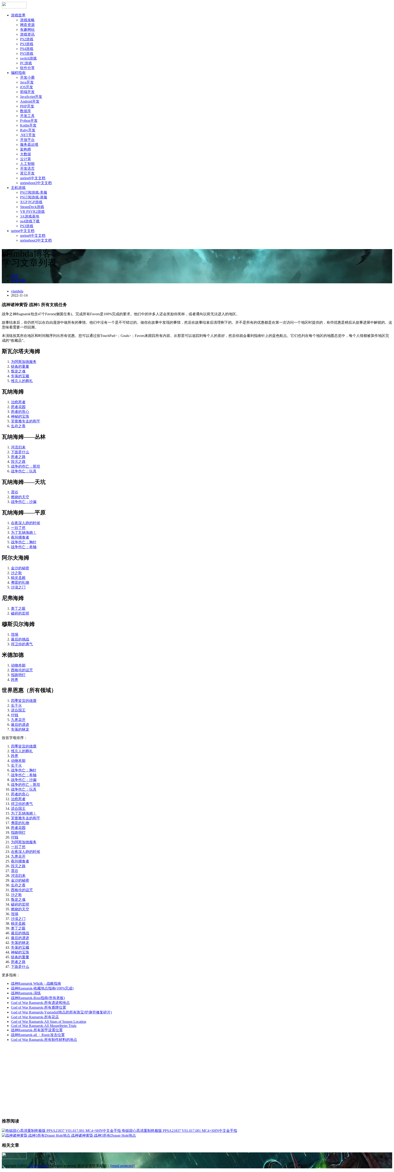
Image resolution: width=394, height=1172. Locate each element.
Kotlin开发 (28, 125)
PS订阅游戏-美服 (33, 192)
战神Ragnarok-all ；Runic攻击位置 (38, 1035)
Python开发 (29, 120)
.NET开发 (28, 135)
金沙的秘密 (20, 568)
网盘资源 (27, 25)
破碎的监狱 (20, 613)
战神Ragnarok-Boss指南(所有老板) (38, 998)
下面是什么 (20, 452)
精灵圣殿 (18, 578)
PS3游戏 (26, 44)
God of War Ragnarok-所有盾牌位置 (38, 1007)
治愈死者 (18, 402)
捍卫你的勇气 (22, 644)
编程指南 (18, 73)
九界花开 (18, 720)
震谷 (14, 492)
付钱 (14, 715)
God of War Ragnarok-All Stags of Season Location (48, 1022)
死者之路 (18, 457)
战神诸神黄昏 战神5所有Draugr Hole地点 (103, 1135)
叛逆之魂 (18, 371)
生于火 (16, 705)
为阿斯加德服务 (23, 362)
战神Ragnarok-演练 (26, 993)
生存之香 (18, 426)
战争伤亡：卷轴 (23, 547)
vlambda (17, 291)
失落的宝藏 (20, 376)
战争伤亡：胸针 (23, 542)
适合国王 (18, 710)
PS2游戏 (26, 39)
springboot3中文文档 (36, 183)
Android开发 (29, 101)
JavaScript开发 (31, 97)
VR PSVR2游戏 (32, 212)
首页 (14, 276)
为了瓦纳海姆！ (23, 532)
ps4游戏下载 (30, 221)
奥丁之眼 (18, 608)
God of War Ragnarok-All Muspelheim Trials (43, 1026)
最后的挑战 (20, 639)
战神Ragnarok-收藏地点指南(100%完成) (42, 988)
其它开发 (27, 173)
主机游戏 (18, 188)
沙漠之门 (18, 587)
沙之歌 (16, 573)
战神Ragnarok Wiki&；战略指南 (36, 983)
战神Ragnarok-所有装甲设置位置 (37, 1030)
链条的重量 (20, 366)
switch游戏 (28, 58)
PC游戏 (26, 63)
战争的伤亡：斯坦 (25, 466)
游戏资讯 (27, 34)
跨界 (14, 680)
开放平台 (27, 140)
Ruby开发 (27, 130)
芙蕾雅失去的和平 (25, 421)
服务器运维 (29, 144)
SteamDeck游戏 (32, 207)
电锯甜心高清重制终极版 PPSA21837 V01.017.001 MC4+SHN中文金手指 (179, 1131)
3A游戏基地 (29, 216)
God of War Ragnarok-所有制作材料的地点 (44, 1040)
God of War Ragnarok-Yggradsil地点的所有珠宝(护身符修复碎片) (61, 1012)
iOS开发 (26, 87)
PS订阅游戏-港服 (33, 197)
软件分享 (27, 68)
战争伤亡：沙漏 (23, 502)
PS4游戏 (26, 49)
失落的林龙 (20, 729)
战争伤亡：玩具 (23, 471)
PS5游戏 (26, 53)
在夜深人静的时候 (25, 523)
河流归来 (18, 447)
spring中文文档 (22, 231)
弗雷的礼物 (20, 582)
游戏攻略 (27, 20)
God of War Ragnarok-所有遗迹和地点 (40, 1003)
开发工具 (27, 116)
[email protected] (122, 1166)
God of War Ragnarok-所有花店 (35, 1017)
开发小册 (27, 77)
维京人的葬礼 (22, 381)
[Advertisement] (197, 1082)
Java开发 (27, 82)
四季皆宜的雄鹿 (23, 701)
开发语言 (27, 168)
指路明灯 (18, 675)
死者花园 (18, 407)
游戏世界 (18, 15)
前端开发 (27, 92)
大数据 (25, 154)
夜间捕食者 (20, 537)
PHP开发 (27, 106)
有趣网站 (27, 29)
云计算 (25, 159)
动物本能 (18, 665)
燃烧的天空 (20, 497)
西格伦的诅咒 (22, 670)
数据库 (25, 111)
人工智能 (27, 164)
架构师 (25, 149)
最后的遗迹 (20, 725)
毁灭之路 (18, 462)
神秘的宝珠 (20, 416)
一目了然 (18, 528)
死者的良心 (20, 412)
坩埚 (14, 634)
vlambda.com (38, 1166)
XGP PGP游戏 (31, 202)
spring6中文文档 (32, 178)
